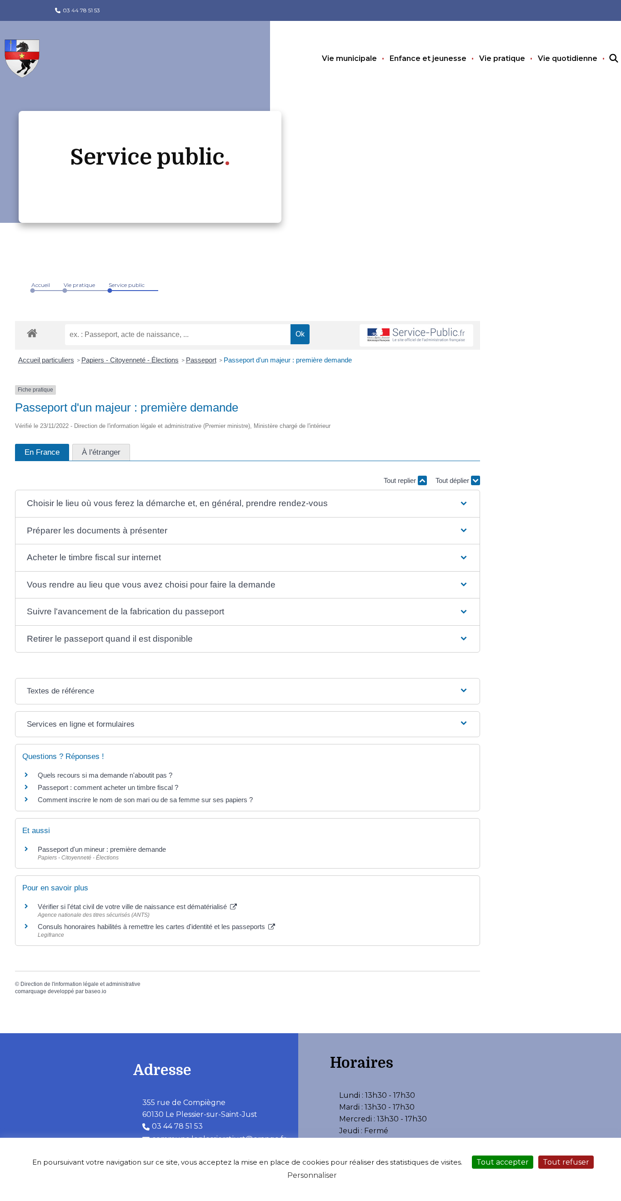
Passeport (201, 360)
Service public (127, 284)
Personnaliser (312, 1175)
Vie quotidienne (567, 58)
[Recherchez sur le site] (605, 58)
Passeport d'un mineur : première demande (102, 849)
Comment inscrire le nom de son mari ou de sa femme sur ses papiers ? (145, 800)
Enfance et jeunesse (428, 58)
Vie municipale (349, 58)
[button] (247, 503)
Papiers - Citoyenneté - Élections (130, 360)
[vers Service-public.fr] (416, 335)
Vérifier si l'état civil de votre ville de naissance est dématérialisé (133, 906)
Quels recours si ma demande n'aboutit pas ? (105, 775)
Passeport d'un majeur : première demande (288, 360)
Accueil (40, 284)
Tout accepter (502, 1162)
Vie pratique (502, 58)
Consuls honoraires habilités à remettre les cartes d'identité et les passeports (152, 926)
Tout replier (401, 480)
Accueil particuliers (46, 360)
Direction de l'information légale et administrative (80, 984)
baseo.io (95, 991)
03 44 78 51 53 (81, 10)
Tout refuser (566, 1162)
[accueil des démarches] (32, 331)
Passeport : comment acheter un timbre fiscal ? (108, 787)
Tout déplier (453, 480)
